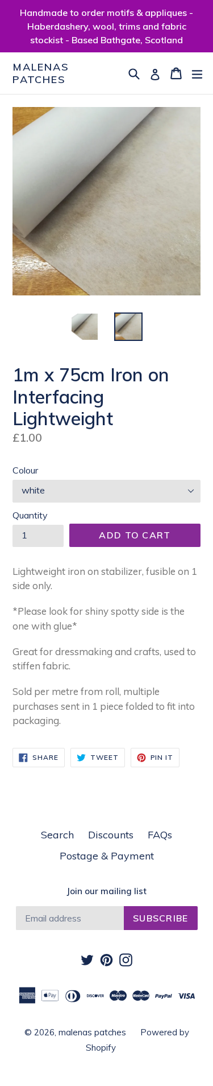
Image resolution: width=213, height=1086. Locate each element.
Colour (25, 470)
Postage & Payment (107, 855)
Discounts (110, 834)
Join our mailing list (106, 891)
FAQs (160, 834)
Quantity (30, 515)
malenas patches (40, 73)
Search (57, 834)
